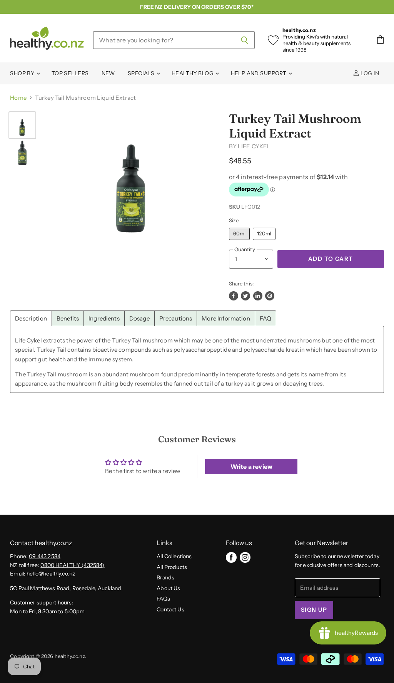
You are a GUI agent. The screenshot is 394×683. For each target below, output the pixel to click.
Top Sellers (70, 73)
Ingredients (104, 318)
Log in (369, 73)
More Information (226, 318)
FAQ (265, 318)
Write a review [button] (251, 466)
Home (18, 97)
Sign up (314, 609)
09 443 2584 (44, 556)
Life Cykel (254, 146)
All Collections (174, 556)
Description (31, 318)
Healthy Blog (193, 73)
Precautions (175, 318)
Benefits (68, 318)
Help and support (259, 73)
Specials (142, 73)
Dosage (139, 318)
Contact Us (170, 609)
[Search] (244, 40)
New (108, 73)
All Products (172, 567)
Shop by (22, 73)
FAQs (163, 598)
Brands (165, 577)
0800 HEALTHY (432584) (72, 565)
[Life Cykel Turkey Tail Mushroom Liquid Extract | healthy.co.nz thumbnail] (22, 125)
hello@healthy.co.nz (51, 573)
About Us (168, 588)
